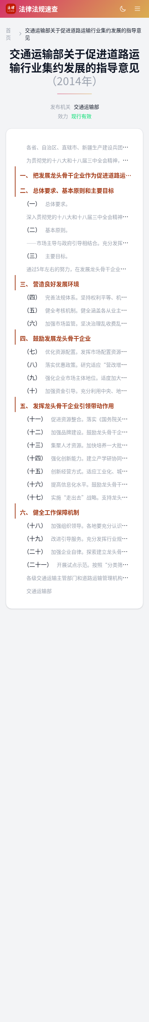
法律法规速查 (38, 8)
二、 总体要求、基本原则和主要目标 (67, 190)
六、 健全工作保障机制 (49, 512)
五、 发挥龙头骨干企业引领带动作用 (67, 405)
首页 (8, 33)
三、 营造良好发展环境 (49, 283)
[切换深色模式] (123, 8)
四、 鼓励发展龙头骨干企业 (55, 338)
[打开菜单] (137, 8)
